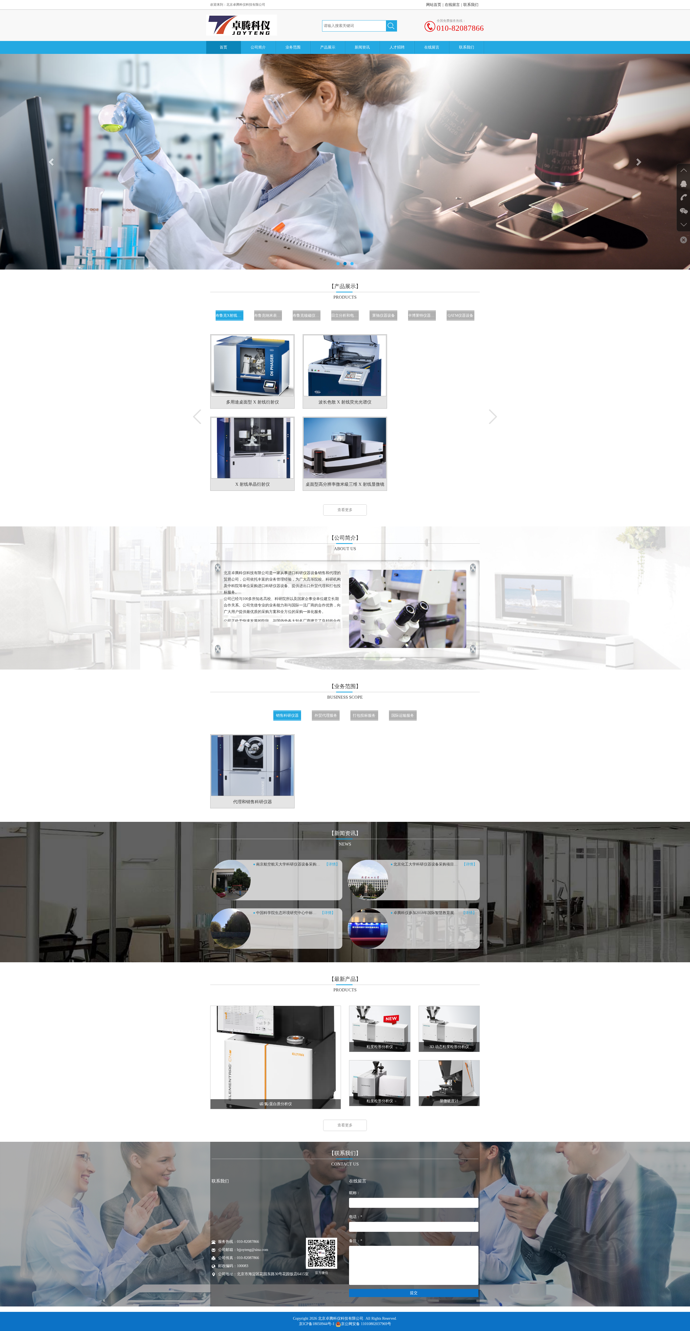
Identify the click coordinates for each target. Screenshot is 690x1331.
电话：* (355, 1217)
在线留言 (452, 5)
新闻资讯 (362, 47)
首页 (223, 47)
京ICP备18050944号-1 (316, 1324)
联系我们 (470, 5)
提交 (414, 1293)
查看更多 (345, 510)
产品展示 (327, 47)
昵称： (354, 1193)
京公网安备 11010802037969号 (366, 1324)
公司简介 (258, 47)
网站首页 (433, 5)
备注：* (355, 1241)
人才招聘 (397, 47)
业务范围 (293, 47)
